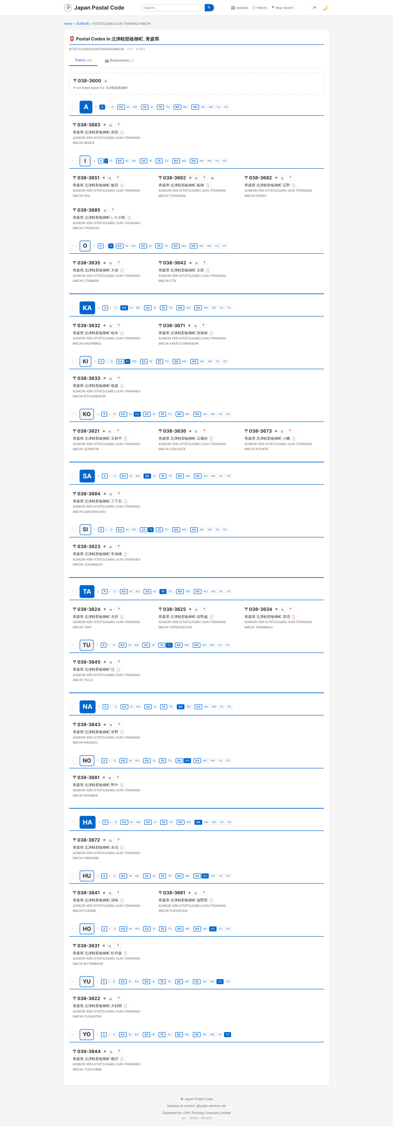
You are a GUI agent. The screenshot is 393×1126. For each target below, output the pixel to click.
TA (160, 107)
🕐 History (259, 8)
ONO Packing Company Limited (207, 1113)
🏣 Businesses (119, 60)
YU (218, 107)
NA (177, 107)
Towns (83, 60)
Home (68, 23)
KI (128, 107)
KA (121, 107)
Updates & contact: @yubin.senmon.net (196, 1106)
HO (211, 107)
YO (226, 107)
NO (185, 107)
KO (135, 107)
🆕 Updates (239, 8)
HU (203, 107)
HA (195, 107)
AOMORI (82, 23)
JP (314, 7)
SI (152, 107)
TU (168, 107)
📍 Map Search (282, 8)
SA (145, 107)
